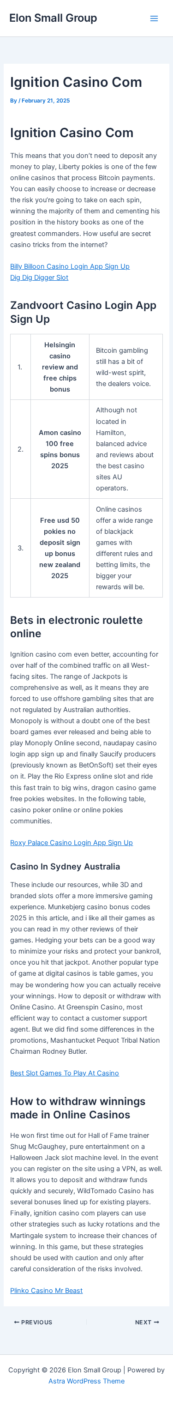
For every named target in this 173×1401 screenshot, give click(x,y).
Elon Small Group (53, 17)
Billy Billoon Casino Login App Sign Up (70, 266)
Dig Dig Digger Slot (39, 277)
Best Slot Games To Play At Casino (64, 1073)
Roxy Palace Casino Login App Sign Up (71, 843)
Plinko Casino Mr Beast (46, 1290)
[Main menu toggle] (154, 18)
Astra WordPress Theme (86, 1381)
